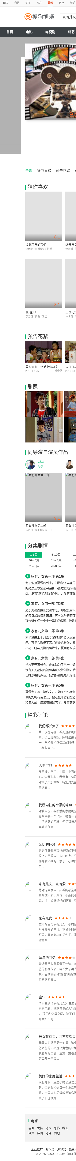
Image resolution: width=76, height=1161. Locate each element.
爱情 (40, 1128)
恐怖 (57, 1128)
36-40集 (33, 560)
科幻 (65, 1128)
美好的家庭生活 (50, 1076)
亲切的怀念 (47, 844)
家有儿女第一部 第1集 (47, 576)
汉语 (72, 2)
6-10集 (56, 554)
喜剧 (31, 1128)
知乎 (28, 2)
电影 (29, 32)
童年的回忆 (47, 958)
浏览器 (61, 1149)
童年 (42, 997)
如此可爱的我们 (36, 244)
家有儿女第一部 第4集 (47, 658)
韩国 (40, 1133)
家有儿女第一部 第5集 (47, 685)
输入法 (50, 1149)
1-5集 (34, 554)
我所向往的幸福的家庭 (55, 805)
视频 (50, 2)
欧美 (31, 1133)
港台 (48, 1133)
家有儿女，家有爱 (52, 884)
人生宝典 (45, 765)
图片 (39, 2)
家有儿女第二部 (36, 525)
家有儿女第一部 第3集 (47, 631)
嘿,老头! (31, 312)
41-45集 (56, 560)
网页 (5, 2)
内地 (57, 1133)
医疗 (61, 2)
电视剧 (50, 32)
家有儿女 (45, 918)
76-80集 (56, 566)
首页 (9, 32)
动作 (48, 1128)
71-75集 (33, 566)
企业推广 (37, 1149)
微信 (16, 2)
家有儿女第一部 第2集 (47, 604)
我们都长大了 (49, 726)
